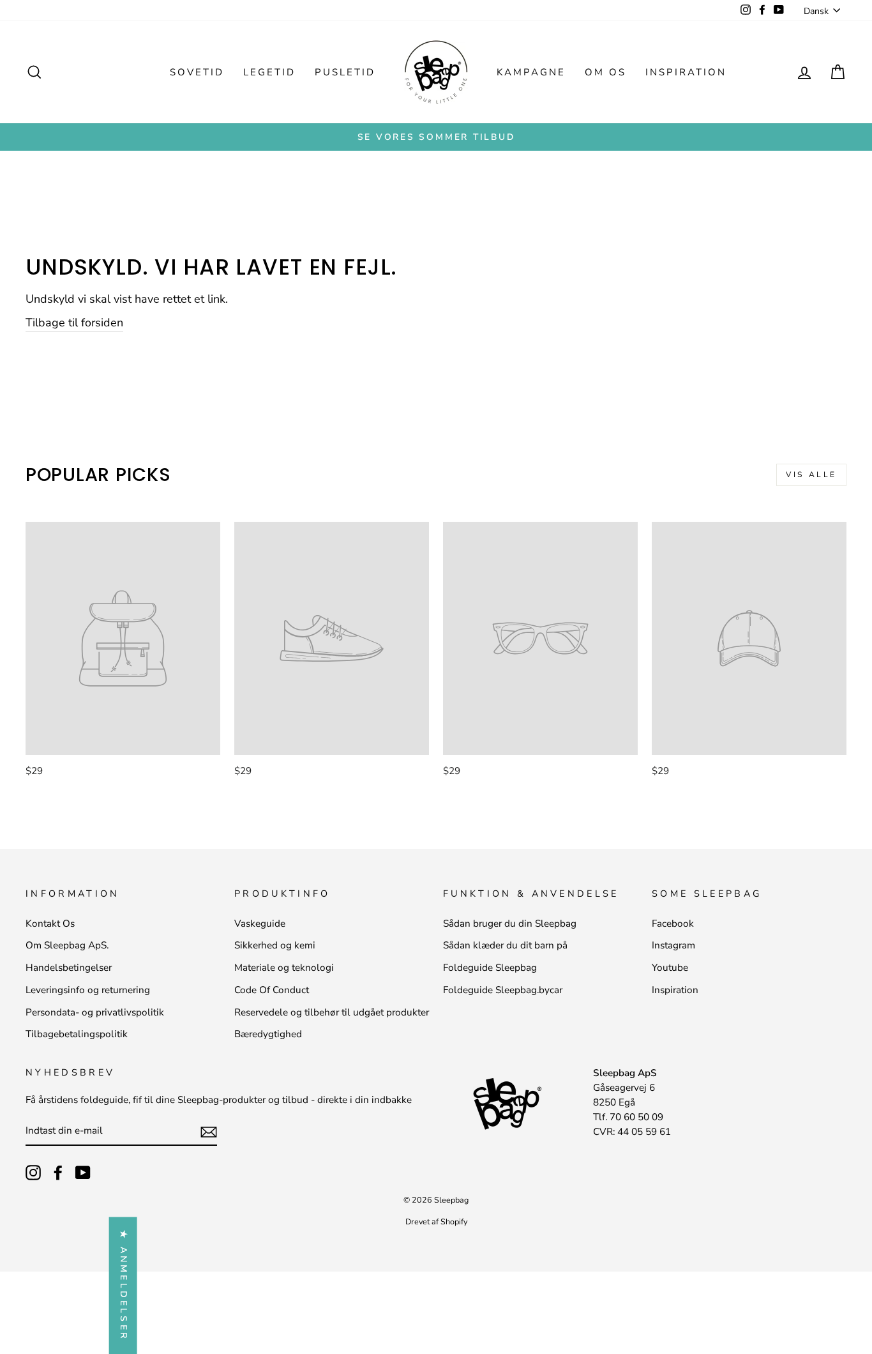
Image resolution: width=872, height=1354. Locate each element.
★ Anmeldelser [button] (123, 1285)
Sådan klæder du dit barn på (505, 945)
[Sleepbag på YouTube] (83, 1172)
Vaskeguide (259, 923)
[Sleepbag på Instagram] (33, 1172)
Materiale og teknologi (284, 967)
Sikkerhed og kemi (274, 945)
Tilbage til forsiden (74, 322)
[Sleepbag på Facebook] (58, 1172)
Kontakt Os (50, 923)
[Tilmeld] (208, 1131)
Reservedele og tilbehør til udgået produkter (331, 1012)
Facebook (673, 923)
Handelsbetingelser (69, 967)
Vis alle (811, 474)
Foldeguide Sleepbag (490, 967)
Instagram (673, 945)
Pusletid (345, 72)
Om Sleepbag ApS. (67, 945)
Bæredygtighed (268, 1034)
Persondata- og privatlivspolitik (95, 1012)
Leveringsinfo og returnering (88, 990)
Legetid (269, 72)
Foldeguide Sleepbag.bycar (502, 990)
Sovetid (197, 72)
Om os (605, 72)
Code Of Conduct (271, 990)
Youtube (670, 967)
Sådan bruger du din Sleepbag (509, 923)
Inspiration (685, 72)
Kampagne (531, 72)
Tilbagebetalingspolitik (77, 1034)
